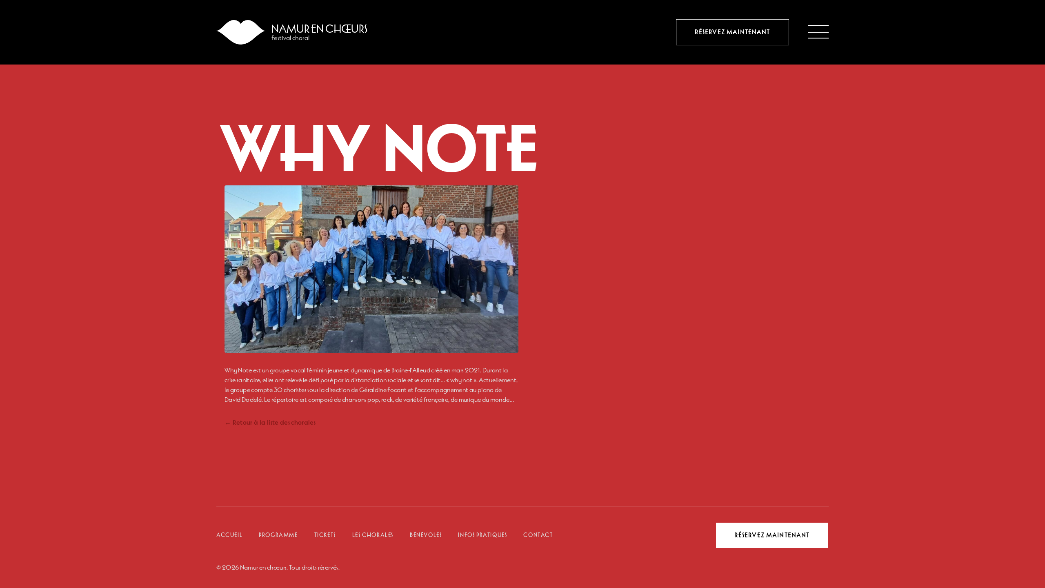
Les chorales (373, 535)
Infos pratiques (482, 535)
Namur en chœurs (319, 29)
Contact (538, 535)
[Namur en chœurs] (240, 32)
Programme (278, 535)
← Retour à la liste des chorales (270, 422)
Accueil (229, 535)
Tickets (325, 535)
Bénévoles (426, 535)
